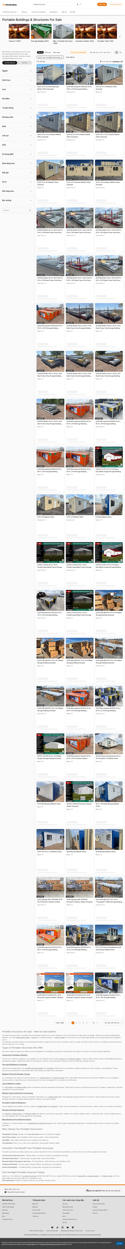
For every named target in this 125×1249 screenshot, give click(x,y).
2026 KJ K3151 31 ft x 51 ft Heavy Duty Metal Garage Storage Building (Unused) (108, 471)
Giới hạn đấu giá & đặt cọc (39, 1213)
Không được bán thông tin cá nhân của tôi (72, 1231)
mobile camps (53, 1097)
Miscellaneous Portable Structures (16, 1119)
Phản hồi (95, 1213)
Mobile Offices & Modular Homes (16, 1074)
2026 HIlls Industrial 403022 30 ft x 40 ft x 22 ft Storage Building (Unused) (49, 949)
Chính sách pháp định (52, 1231)
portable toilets (42, 1106)
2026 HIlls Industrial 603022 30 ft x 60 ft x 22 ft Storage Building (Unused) (79, 710)
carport (34, 1037)
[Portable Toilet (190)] (108, 44)
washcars (54, 1106)
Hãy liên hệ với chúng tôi (111, 1191)
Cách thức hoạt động (38, 12)
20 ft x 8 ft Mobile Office (45, 517)
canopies (50, 1068)
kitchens (8, 1114)
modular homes (58, 1078)
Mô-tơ (64, 1216)
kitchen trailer (60, 1037)
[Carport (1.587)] (19, 44)
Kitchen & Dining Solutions (13, 1110)
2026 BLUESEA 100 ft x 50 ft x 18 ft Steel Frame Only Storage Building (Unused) (79, 328)
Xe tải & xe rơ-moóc (67, 1210)
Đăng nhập (102, 4)
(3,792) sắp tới (10, 63)
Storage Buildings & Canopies (14, 1065)
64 (94, 1023)
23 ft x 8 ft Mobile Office (75, 517)
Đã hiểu (119, 1243)
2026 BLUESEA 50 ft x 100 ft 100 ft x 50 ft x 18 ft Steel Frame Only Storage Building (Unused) (50, 232)
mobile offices (45, 1078)
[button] (19, 34)
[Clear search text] (77, 4)
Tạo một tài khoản (115, 4)
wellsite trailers (21, 1087)
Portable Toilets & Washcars (14, 1103)
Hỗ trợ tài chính (36, 1210)
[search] (30, 210)
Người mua (35, 1204)
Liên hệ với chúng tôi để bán (100, 1210)
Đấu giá (24, 12)
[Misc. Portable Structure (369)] (63, 46)
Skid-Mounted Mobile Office (76, 852)
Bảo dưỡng (53, 12)
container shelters (74, 1059)
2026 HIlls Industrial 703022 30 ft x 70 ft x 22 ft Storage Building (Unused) (49, 615)
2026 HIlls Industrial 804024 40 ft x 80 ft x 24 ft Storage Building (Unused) (79, 423)
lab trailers (9, 1087)
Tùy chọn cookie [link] (90, 1231)
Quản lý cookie (31, 1244)
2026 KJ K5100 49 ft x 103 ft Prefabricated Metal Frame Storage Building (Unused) (49, 567)
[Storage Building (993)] (41, 44)
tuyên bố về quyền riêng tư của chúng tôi (50, 1244)
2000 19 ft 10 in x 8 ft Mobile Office (49, 852)
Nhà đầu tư (5, 1210)
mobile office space (23, 1037)
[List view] (120, 52)
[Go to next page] (97, 1022)
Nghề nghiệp (5, 1213)
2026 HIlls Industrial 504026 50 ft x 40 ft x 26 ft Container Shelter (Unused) (79, 758)
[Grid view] (116, 52)
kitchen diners (17, 1114)
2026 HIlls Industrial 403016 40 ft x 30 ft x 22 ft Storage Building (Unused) (79, 949)
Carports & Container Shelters (14, 1055)
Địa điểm (72, 12)
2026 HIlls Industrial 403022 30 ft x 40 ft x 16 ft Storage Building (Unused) (108, 997)
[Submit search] (80, 4)
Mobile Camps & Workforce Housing (17, 1093)
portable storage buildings (34, 1068)
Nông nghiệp (65, 1213)
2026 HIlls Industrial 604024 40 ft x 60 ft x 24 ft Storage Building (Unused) (49, 471)
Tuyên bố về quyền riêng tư (36, 1231)
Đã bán (24, 63)
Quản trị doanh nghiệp (8, 1207)
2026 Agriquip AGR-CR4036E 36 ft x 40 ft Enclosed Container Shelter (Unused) (50, 902)
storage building (92, 1176)
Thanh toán (35, 1216)
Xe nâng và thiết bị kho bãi (69, 1219)
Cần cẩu (64, 1222)
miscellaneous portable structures (39, 1123)
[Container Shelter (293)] (85, 44)
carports (62, 1059)
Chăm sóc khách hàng (99, 1204)
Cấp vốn (64, 12)
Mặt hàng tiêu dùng (67, 1207)
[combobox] (100, 52)
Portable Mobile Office (104, 517)
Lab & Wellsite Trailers (11, 1084)
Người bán (35, 1207)
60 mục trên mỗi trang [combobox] (113, 1023)
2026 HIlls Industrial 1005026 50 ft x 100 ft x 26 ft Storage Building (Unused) (50, 328)
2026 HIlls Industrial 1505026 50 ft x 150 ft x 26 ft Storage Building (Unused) (79, 89)
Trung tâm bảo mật (7, 1219)
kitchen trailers (31, 1114)
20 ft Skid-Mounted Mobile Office (49, 804)
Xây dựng (64, 1204)
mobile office (81, 1176)
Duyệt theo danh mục (9, 12)
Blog (3, 1216)
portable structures (29, 1176)
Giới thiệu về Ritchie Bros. (9, 1204)
